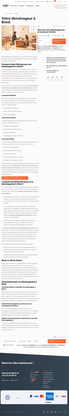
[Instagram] (51, 412)
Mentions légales (34, 374)
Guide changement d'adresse (47, 382)
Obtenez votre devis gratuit (59, 41)
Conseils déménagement (48, 379)
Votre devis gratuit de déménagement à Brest (14, 177)
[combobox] (42, 35)
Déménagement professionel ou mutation (24, 1)
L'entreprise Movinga (47, 377)
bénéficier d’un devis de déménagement (11, 76)
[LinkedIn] (55, 412)
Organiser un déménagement (46, 386)
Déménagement (30, 5)
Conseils (37, 5)
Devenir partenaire (40, 1)
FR (59, 1)
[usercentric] (44, 412)
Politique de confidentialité (33, 377)
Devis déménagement (48, 374)
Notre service (13, 5)
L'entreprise (21, 5)
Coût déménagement (48, 372)
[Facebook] (47, 412)
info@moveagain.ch (10, 373)
